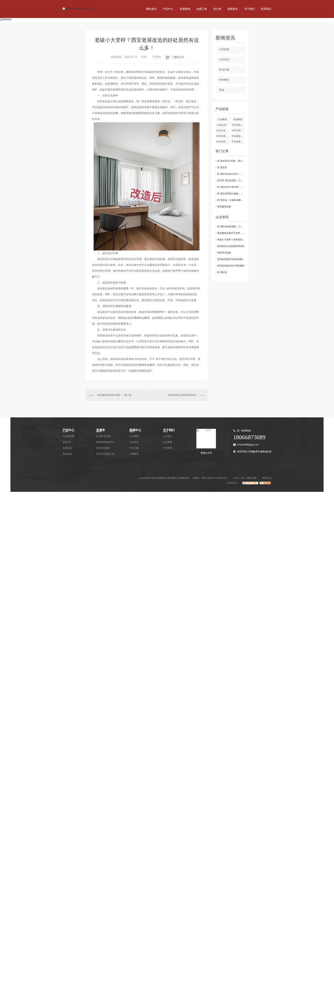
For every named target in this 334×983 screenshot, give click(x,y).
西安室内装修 (224, 252)
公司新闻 (224, 49)
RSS (236, 478)
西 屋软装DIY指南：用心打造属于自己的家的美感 (231, 161)
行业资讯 (224, 59)
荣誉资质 (167, 448)
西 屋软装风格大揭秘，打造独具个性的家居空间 (231, 193)
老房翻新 (237, 119)
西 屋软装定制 (103, 436)
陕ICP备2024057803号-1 (215, 478)
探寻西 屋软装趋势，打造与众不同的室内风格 (231, 180)
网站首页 (151, 9)
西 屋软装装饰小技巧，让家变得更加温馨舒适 (231, 174)
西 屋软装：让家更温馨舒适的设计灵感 (231, 200)
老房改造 (67, 454)
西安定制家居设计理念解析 (231, 266)
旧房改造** (222, 125)
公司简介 (167, 436)
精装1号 (67, 442)
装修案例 (185, 9)
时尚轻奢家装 (223, 136)
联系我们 (266, 9)
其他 (221, 90)
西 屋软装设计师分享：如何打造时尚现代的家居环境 (231, 187)
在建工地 (201, 9)
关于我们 (249, 9)
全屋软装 (67, 448)
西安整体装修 (224, 206)
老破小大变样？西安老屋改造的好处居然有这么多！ (231, 239)
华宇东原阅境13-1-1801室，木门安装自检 (238, 125)
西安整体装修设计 (105, 442)
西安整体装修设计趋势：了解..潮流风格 (116, 395)
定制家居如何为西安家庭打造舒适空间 (231, 259)
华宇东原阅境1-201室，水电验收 (238, 130)
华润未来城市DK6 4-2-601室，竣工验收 (223, 130)
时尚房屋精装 (223, 141)
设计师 (217, 9)
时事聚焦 (224, 79)
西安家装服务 (103, 448)
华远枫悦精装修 (238, 136)
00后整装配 (68, 436)
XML (242, 478)
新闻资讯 (232, 9)
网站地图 (251, 478)
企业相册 (167, 442)
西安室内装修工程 (105, 454)
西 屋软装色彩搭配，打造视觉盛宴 (231, 226)
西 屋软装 (222, 167)
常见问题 (224, 69)
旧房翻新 (222, 119)
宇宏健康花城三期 (238, 141)
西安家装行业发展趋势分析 (182, 395)
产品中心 (168, 9)
